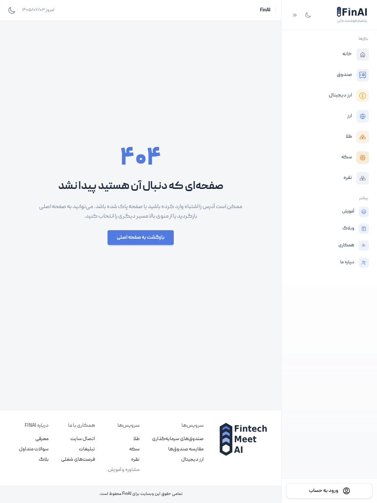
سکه (134, 449)
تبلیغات (87, 449)
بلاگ (44, 459)
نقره (135, 459)
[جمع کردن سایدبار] (295, 15)
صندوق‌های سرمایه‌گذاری (178, 439)
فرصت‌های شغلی (78, 459)
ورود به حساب (323, 491)
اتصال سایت (82, 439)
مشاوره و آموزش (124, 470)
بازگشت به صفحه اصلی (141, 237)
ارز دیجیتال (192, 459)
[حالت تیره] (308, 15)
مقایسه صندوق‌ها (186, 449)
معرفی (42, 439)
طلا (136, 439)
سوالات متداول (34, 449)
